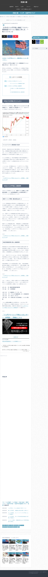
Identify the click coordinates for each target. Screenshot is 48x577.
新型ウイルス (21, 525)
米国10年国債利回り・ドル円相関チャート (11, 341)
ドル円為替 (8, 502)
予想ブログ (36, 6)
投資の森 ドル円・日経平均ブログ (24, 13)
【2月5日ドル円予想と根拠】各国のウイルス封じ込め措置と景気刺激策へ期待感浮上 (16, 346)
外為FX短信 (21, 502)
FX (3, 502)
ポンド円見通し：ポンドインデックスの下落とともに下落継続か (18, 513)
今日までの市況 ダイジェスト (15, 81)
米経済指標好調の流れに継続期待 (17, 92)
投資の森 (24, 2)
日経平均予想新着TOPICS (20, 503)
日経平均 (11, 6)
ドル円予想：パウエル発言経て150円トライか (17, 508)
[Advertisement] (15, 365)
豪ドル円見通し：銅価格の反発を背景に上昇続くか (18, 510)
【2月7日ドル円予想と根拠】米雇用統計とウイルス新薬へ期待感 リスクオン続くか (15, 350)
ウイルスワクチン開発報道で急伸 (17, 83)
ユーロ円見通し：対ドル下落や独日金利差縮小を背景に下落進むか (18, 517)
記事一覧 (16, 337)
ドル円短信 (14, 502)
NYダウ (16, 6)
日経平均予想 (10, 503)
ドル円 (22, 6)
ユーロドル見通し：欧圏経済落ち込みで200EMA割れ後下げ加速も (18, 521)
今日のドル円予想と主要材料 (15, 86)
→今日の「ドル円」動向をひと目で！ (24, 9)
